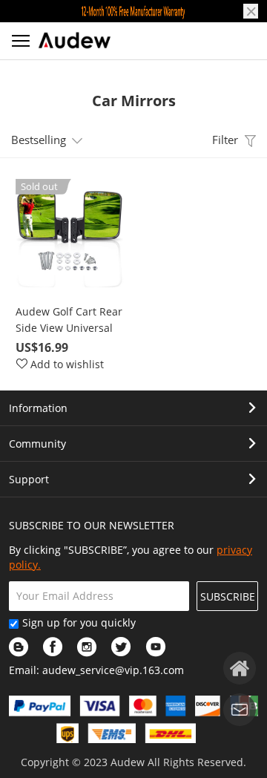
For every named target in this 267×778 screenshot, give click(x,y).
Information (38, 408)
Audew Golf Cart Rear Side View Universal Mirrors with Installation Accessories (69, 320)
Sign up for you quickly (79, 622)
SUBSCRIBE (227, 596)
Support (29, 479)
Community (37, 444)
